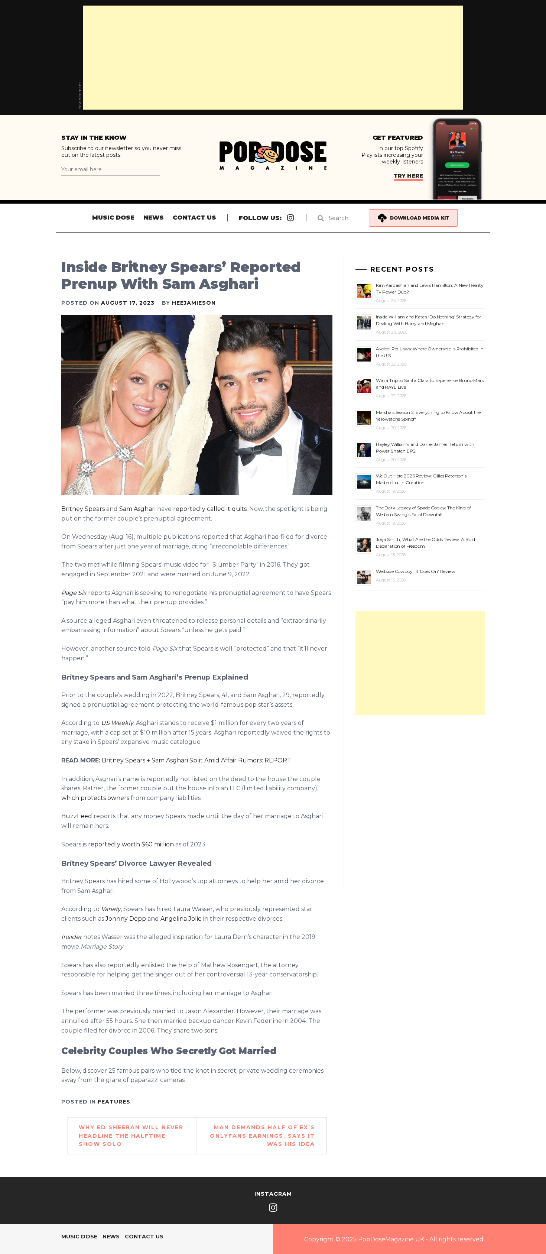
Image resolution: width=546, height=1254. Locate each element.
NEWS (153, 217)
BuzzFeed (76, 816)
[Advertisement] (273, 58)
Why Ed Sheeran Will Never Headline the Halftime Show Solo (131, 1135)
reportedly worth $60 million (131, 844)
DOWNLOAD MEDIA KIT (419, 218)
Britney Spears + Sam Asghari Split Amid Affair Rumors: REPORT (196, 760)
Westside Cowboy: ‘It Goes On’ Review (415, 571)
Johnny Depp (125, 918)
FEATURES (114, 1101)
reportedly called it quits (209, 508)
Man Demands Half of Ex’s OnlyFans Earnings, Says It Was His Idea (262, 1135)
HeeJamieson (194, 302)
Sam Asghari (137, 508)
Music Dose (113, 217)
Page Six (74, 592)
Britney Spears (83, 508)
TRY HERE (408, 175)
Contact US (194, 217)
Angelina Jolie (181, 918)
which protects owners (95, 797)
